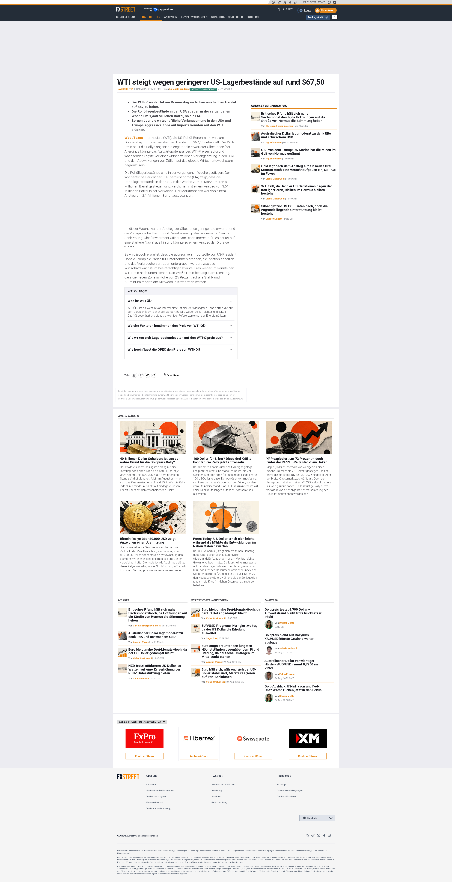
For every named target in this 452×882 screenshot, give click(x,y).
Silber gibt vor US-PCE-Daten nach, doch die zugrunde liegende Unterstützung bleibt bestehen (294, 210)
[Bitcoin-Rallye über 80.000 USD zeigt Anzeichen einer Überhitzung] (153, 517)
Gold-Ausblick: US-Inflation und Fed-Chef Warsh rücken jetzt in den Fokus (292, 688)
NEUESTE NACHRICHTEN (269, 106)
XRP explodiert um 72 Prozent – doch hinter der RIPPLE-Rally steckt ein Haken (296, 460)
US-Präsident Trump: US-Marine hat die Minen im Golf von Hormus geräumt (298, 152)
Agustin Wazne (274, 142)
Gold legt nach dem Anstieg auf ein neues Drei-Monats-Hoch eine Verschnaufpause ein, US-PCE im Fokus (298, 169)
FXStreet (121, 7)
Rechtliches (284, 775)
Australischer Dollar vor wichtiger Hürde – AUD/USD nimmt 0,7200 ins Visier (291, 664)
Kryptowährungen (194, 17)
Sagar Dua (211, 638)
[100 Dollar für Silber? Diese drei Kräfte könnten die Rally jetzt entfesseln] (226, 437)
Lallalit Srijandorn (179, 89)
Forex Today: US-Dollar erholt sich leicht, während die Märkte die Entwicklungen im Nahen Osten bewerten (224, 542)
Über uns (151, 775)
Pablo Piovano (287, 674)
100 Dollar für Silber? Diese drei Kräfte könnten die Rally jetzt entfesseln (222, 460)
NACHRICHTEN (125, 89)
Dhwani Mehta (286, 623)
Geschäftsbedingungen (290, 790)
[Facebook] (290, 2)
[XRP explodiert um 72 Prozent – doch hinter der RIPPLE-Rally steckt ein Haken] (299, 437)
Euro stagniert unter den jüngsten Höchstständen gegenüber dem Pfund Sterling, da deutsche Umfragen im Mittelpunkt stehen (230, 651)
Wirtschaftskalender (227, 17)
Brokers (253, 17)
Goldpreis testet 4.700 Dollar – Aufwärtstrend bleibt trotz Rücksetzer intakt (293, 613)
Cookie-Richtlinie (286, 796)
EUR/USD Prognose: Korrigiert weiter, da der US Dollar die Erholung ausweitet (229, 629)
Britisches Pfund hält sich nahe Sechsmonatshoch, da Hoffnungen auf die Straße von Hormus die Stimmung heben (293, 117)
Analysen (170, 17)
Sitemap (281, 784)
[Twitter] (285, 2)
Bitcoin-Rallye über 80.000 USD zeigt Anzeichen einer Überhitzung (148, 540)
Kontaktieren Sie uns (223, 784)
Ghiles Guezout (274, 218)
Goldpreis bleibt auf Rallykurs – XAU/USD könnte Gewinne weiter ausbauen (289, 638)
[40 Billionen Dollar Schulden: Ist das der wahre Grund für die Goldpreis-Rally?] (153, 437)
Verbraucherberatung (158, 808)
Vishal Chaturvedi (275, 178)
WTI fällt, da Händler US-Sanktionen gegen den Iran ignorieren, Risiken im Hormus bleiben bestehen (296, 190)
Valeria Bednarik (288, 648)
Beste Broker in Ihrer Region (141, 721)
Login (307, 10)
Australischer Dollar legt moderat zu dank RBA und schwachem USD (296, 135)
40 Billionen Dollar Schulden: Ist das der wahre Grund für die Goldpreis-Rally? (150, 460)
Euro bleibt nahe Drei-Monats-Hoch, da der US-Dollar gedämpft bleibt (157, 651)
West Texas (133, 138)
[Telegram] (279, 2)
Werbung (217, 790)
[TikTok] (295, 2)
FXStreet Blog (219, 802)
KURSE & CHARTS (127, 17)
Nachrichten (151, 17)
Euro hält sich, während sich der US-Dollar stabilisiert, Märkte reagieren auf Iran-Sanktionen (228, 673)
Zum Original (225, 88)
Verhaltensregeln (156, 796)
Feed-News (172, 375)
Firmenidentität (155, 802)
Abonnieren (327, 10)
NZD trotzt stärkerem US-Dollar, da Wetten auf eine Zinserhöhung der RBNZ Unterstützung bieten (154, 669)
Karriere (216, 796)
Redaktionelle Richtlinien (160, 790)
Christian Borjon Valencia (279, 126)
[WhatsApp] (273, 2)
